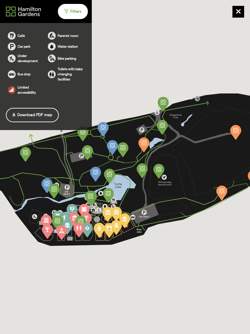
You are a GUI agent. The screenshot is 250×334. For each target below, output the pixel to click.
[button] (87, 230)
